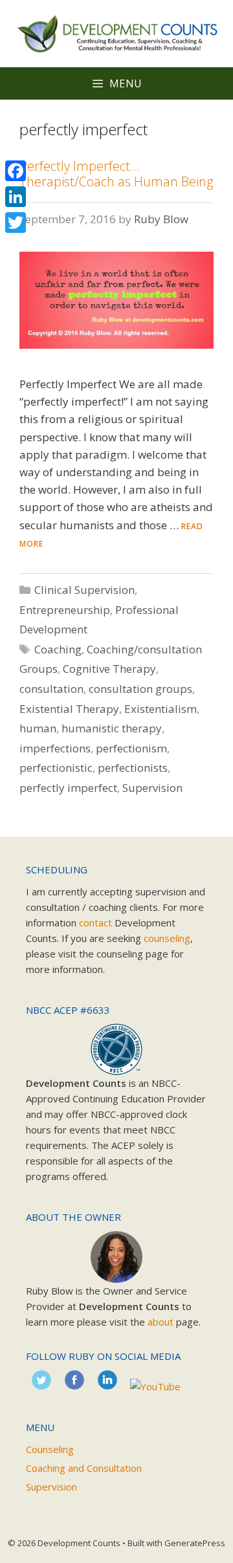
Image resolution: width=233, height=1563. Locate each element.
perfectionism (131, 748)
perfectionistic (56, 767)
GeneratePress (194, 1543)
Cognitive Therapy (109, 668)
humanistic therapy (111, 728)
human (37, 728)
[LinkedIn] (15, 197)
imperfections (55, 748)
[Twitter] (15, 222)
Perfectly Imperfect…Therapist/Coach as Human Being (116, 173)
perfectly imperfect (68, 787)
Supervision (152, 787)
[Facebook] (15, 171)
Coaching (58, 649)
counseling (167, 938)
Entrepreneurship (64, 609)
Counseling (50, 1449)
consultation (51, 688)
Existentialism (160, 708)
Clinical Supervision (84, 589)
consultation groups (140, 688)
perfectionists (133, 767)
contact (95, 922)
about (160, 1321)
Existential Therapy (69, 708)
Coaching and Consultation (84, 1467)
